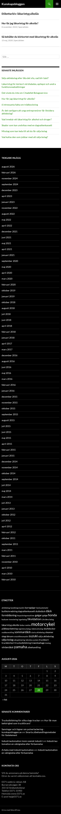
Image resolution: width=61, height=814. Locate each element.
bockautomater (42, 608)
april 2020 (7, 272)
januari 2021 (8, 255)
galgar (38, 615)
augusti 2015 (8, 420)
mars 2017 (7, 349)
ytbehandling (34, 647)
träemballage (38, 642)
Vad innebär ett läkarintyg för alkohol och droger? (27, 119)
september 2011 (10, 544)
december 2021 (9, 231)
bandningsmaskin (17, 608)
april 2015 (7, 443)
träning (48, 643)
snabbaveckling (8, 632)
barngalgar (30, 607)
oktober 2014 (8, 473)
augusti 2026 (8, 166)
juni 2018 (6, 320)
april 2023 (7, 196)
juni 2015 (6, 432)
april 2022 (7, 225)
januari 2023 (8, 202)
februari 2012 (9, 532)
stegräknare (8, 636)
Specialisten (23, 27)
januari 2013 (8, 508)
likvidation (34, 619)
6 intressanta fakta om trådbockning (20, 104)
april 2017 (7, 343)
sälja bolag (7, 639)
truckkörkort (8, 642)
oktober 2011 (8, 538)
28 (38, 690)
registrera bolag (24, 629)
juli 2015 (6, 426)
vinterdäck (8, 647)
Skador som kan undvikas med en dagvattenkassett (27, 125)
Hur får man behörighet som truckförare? (29, 722)
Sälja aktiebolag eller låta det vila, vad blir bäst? (25, 78)
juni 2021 (6, 237)
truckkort (44, 639)
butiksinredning (10, 611)
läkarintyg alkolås (10, 625)
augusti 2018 (8, 308)
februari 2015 (9, 449)
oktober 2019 (8, 290)
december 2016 (9, 355)
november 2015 (10, 402)
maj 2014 (6, 491)
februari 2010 (9, 579)
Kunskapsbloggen (13, 4)
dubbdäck (40, 611)
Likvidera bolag (48, 619)
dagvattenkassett (26, 611)
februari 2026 (9, 172)
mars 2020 (7, 278)
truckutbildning (23, 642)
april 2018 (7, 325)
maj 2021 (6, 243)
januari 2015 (8, 455)
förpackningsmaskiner (25, 615)
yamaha (20, 646)
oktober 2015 (8, 408)
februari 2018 (9, 331)
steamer (49, 632)
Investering (13, 619)
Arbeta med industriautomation (18, 749)
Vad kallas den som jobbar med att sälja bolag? (25, 137)
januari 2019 (8, 296)
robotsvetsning (37, 629)
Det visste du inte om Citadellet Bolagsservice (24, 92)
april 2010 (7, 567)
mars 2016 (7, 379)
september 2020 (10, 261)
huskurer (5, 619)
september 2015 (10, 414)
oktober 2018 (8, 302)
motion (28, 625)
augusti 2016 (8, 361)
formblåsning (9, 615)
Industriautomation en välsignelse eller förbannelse (30, 742)
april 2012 (7, 526)
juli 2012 (6, 520)
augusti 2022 (8, 213)
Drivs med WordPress (11, 810)
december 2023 (9, 190)
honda (52, 615)
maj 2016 (6, 373)
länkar (22, 625)
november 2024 (10, 178)
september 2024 (10, 184)
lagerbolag (23, 619)
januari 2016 (8, 390)
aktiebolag (6, 608)
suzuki (33, 636)
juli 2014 (6, 485)
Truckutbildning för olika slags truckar (21, 720)
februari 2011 (9, 555)
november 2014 (10, 467)
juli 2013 (6, 502)
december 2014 (9, 461)
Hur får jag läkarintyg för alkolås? (20, 23)
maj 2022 (6, 219)
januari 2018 (8, 337)
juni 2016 (6, 367)
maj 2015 (6, 437)
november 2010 (10, 561)
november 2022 (10, 207)
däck (49, 611)
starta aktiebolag (38, 632)
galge (44, 615)
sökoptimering (19, 640)
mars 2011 (7, 550)
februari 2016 (9, 384)
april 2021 (7, 249)
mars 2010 (7, 573)
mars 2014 (7, 496)
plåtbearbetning (10, 628)
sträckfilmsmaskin (21, 636)
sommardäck (22, 632)
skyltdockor (49, 628)
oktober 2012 (8, 514)
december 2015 (9, 396)
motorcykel (43, 624)
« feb (4, 699)
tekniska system (32, 640)
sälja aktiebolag (46, 636)
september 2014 (10, 479)
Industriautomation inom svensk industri (22, 741)
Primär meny (57, 4)
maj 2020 (6, 266)
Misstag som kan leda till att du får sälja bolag (24, 131)
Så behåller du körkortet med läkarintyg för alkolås (30, 36)
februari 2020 (9, 284)
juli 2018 (6, 314)
